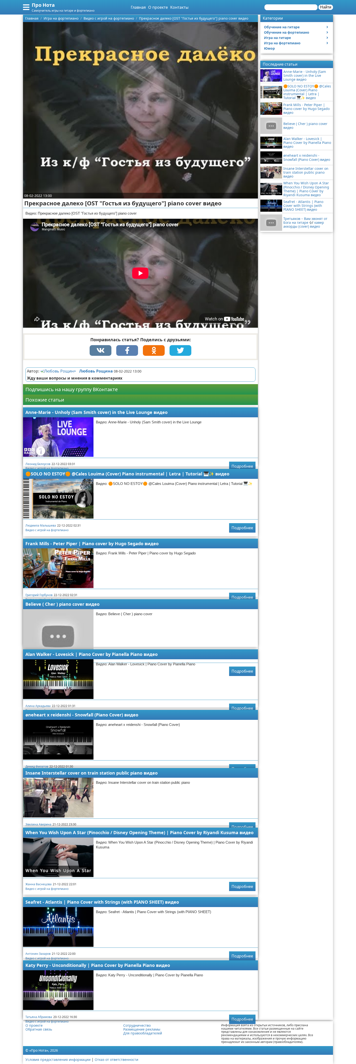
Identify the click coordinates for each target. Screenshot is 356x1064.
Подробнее (242, 466)
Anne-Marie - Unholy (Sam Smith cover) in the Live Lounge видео (96, 412)
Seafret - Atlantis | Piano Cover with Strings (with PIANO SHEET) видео (102, 902)
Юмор (269, 48)
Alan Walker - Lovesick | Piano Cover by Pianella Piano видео (91, 654)
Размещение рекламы (141, 1029)
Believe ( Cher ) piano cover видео (62, 604)
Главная (138, 7)
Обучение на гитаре (282, 27)
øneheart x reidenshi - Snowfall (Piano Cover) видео (81, 715)
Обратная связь (38, 1029)
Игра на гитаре (277, 37)
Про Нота (43, 5)
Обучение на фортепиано (286, 32)
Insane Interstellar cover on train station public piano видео (91, 773)
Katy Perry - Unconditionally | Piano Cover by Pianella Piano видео (97, 965)
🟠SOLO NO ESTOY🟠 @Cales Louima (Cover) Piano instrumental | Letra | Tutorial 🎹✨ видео (127, 474)
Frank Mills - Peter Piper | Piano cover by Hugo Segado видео (92, 543)
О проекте (158, 7)
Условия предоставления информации (58, 1059)
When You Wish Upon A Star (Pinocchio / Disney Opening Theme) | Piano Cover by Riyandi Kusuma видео (139, 832)
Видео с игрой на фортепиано (47, 468)
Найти (325, 7)
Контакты (179, 7)
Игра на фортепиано (282, 43)
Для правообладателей (142, 1033)
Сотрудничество (137, 1025)
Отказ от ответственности (116, 1059)
